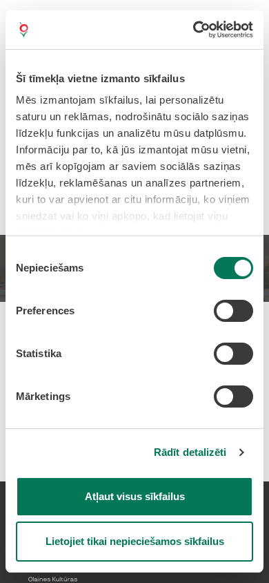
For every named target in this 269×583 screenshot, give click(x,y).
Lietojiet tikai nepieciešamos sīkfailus (135, 541)
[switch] (233, 311)
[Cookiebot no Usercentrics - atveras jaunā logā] (193, 30)
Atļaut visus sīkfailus (135, 496)
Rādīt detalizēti (190, 452)
